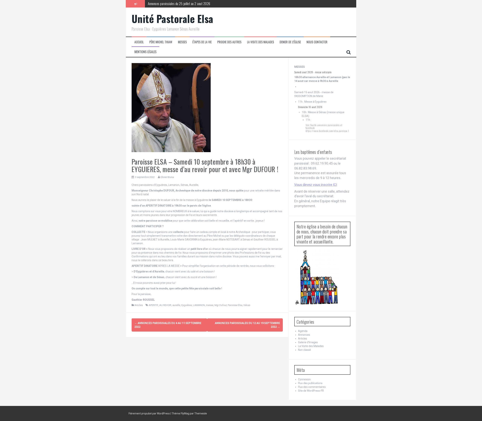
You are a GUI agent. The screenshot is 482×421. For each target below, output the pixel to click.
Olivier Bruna (167, 177)
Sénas (246, 305)
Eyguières (186, 305)
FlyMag (185, 413)
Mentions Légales (145, 52)
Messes (182, 42)
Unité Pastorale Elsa (172, 18)
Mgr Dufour (220, 305)
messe (209, 305)
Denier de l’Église (290, 42)
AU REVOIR (165, 305)
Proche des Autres (229, 42)
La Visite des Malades (311, 346)
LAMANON (199, 305)
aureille (176, 305)
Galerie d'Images (308, 342)
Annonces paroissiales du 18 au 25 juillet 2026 (176, 4)
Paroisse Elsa (235, 305)
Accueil (139, 42)
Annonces (304, 334)
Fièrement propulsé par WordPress (149, 413)
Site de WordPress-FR (311, 390)
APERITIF (153, 305)
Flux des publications (310, 383)
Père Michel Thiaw (160, 42)
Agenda (302, 331)
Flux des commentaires (312, 386)
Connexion (304, 379)
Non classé (304, 349)
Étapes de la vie (202, 42)
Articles (138, 305)
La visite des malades (260, 42)
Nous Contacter (317, 42)
